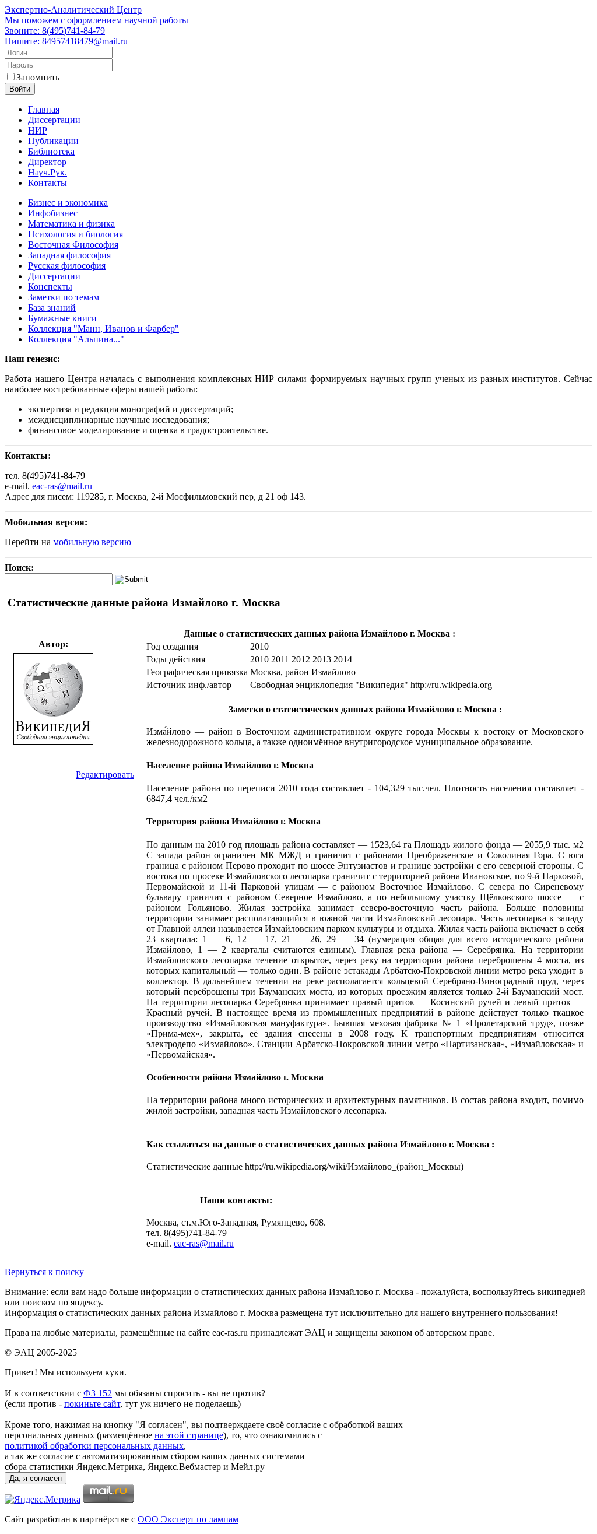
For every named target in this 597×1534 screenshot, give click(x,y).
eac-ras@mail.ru (62, 486)
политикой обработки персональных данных (94, 1446)
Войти (19, 89)
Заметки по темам (63, 297)
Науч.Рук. (47, 172)
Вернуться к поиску (44, 1272)
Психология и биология (75, 234)
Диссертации (54, 120)
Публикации (53, 141)
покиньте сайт (92, 1404)
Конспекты (50, 287)
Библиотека (51, 151)
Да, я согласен (35, 1478)
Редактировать (105, 775)
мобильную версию (92, 542)
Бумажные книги (62, 318)
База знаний (52, 308)
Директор (47, 162)
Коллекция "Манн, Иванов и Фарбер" (103, 329)
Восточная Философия (73, 245)
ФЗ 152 (97, 1393)
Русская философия (67, 266)
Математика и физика (71, 224)
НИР (37, 130)
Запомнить (37, 77)
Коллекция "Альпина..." (76, 339)
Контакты (47, 183)
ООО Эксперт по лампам (188, 1519)
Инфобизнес (53, 213)
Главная (43, 109)
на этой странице (188, 1435)
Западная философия (69, 255)
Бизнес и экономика (68, 203)
